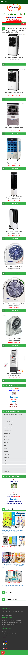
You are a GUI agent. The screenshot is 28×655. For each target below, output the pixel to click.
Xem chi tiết (15, 64)
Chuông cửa (6, 454)
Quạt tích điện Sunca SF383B (14, 338)
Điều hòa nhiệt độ (8, 424)
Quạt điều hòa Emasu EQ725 (14, 162)
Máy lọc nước (7, 436)
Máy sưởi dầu (7, 439)
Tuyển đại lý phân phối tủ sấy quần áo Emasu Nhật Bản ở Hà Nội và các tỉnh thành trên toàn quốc (12, 532)
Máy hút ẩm (6, 460)
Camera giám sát (8, 468)
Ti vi (5, 445)
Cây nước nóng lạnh (8, 421)
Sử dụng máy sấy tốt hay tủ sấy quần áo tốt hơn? (13, 550)
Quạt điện (6, 442)
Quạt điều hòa (7, 433)
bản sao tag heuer (6, 652)
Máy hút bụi (6, 457)
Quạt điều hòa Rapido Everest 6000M (14, 57)
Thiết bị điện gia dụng (9, 471)
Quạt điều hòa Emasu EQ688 (14, 373)
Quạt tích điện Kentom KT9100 (14, 266)
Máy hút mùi (6, 463)
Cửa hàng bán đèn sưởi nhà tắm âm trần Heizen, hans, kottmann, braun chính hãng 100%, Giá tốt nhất (13, 566)
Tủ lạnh (5, 448)
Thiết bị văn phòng (8, 418)
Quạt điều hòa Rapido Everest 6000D (14, 92)
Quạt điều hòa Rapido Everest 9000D (14, 127)
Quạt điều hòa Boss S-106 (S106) (14, 196)
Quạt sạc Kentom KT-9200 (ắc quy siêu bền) (14, 303)
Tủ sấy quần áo (7, 430)
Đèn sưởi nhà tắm (8, 427)
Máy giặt (6, 451)
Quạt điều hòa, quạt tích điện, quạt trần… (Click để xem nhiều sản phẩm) (13, 415)
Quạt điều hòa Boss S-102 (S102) (14, 231)
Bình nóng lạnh (7, 466)
